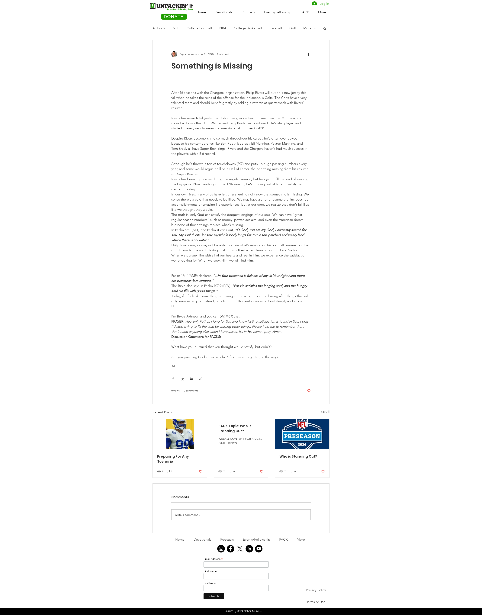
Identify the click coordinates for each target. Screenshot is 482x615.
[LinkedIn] (249, 548)
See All (325, 411)
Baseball (275, 28)
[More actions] (308, 54)
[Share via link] (201, 379)
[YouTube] (258, 548)
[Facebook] (230, 548)
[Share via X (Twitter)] (182, 379)
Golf (292, 28)
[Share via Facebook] (173, 379)
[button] (304, 10)
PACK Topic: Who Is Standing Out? (234, 428)
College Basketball (248, 28)
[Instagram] (221, 548)
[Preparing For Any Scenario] (180, 434)
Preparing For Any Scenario (173, 459)
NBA (222, 28)
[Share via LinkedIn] (191, 379)
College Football (199, 28)
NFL (176, 28)
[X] (240, 548)
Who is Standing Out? (298, 456)
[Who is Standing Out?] (302, 434)
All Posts (159, 28)
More (307, 28)
